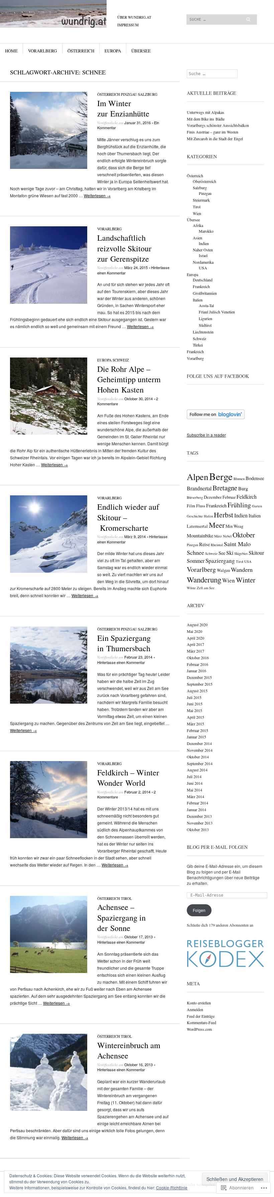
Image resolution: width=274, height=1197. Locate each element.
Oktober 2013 (198, 829)
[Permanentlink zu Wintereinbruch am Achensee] (48, 1109)
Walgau (223, 570)
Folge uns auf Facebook (218, 376)
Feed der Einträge (201, 1016)
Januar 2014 (196, 809)
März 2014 (195, 796)
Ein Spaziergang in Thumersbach (124, 643)
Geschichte (195, 516)
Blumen (239, 478)
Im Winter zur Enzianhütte (123, 108)
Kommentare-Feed (201, 1022)
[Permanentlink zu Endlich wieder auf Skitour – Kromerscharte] (48, 571)
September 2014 (200, 763)
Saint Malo (237, 544)
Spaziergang (220, 560)
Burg (243, 488)
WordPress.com (199, 1029)
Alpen (197, 477)
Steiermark (201, 200)
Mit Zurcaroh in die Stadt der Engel (215, 138)
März (218, 536)
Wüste (191, 587)
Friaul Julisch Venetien (217, 311)
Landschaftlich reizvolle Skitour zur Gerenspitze (124, 248)
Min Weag (234, 526)
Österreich (80, 51)
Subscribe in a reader (206, 435)
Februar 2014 (197, 802)
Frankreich (201, 286)
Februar (229, 497)
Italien (197, 299)
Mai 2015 (194, 710)
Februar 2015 (197, 730)
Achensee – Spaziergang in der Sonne (121, 917)
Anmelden (195, 1009)
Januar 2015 (196, 736)
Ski (229, 552)
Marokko (206, 231)
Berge (221, 476)
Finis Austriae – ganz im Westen (212, 132)
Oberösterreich (204, 181)
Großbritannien (205, 293)
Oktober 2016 (198, 657)
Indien (204, 243)
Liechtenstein (203, 331)
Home (11, 51)
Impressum (128, 24)
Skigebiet (241, 553)
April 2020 (195, 638)
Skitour (256, 552)
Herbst (223, 514)
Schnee (195, 552)
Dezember (213, 497)
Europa (113, 51)
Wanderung (204, 579)
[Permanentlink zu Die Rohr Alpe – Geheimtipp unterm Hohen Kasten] (48, 433)
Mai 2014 (194, 789)
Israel (203, 255)
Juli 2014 (194, 776)
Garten (257, 506)
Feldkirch (247, 496)
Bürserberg (195, 497)
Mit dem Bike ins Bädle (206, 119)
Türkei (198, 344)
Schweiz (121, 360)
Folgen (199, 910)
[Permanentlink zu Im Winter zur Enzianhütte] (48, 167)
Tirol (126, 898)
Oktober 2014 (198, 756)
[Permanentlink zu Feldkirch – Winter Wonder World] (48, 836)
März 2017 (195, 651)
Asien (197, 237)
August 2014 (197, 769)
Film (191, 506)
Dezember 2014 (199, 743)
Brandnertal (199, 488)
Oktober (244, 534)
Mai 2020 (194, 631)
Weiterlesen (97, 195)
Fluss (200, 506)
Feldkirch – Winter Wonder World (128, 777)
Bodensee (255, 478)
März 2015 (195, 723)
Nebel (227, 536)
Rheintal (217, 544)
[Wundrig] (94, 25)
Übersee (141, 51)
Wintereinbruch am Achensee (128, 1050)
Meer (217, 525)
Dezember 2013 (199, 816)
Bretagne (225, 487)
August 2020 (197, 624)
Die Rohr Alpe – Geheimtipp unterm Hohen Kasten (129, 379)
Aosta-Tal (206, 305)
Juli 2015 (194, 697)
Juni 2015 (194, 703)
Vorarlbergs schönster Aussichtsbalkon (218, 125)
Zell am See (206, 587)
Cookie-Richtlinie (171, 1187)
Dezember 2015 (199, 677)
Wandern (242, 569)
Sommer (195, 560)
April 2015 (195, 717)
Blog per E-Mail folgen (217, 847)
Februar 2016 (197, 664)
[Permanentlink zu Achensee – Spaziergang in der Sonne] (48, 971)
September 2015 (200, 684)
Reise (204, 544)
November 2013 (200, 822)
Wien (197, 213)
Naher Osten (203, 249)
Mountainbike (200, 535)
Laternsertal (197, 526)
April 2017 (195, 644)
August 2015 (197, 690)
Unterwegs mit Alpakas (205, 112)
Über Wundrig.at (134, 17)
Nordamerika (203, 262)
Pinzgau (129, 94)
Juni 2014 (194, 783)
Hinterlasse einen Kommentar (121, 662)
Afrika (198, 225)
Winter (245, 579)
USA (203, 267)
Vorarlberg (42, 51)
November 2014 (200, 750)
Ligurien (205, 318)
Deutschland (203, 279)
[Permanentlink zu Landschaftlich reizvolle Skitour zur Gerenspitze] (48, 302)
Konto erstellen (199, 1002)
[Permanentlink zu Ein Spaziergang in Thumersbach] (48, 702)
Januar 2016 (196, 670)
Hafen (208, 516)
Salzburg (147, 94)
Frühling (239, 504)
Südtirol (205, 325)
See (222, 553)
